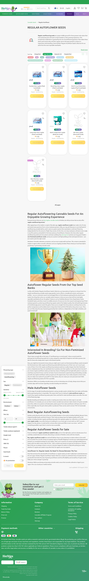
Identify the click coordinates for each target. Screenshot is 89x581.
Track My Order (6, 509)
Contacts (37, 509)
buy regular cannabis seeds (51, 220)
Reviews (37, 512)
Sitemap (37, 521)
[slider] (4, 395)
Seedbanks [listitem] (59, 14)
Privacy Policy (72, 513)
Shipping (4, 506)
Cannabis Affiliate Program (43, 515)
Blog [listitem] (77, 14)
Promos (3, 518)
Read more (84, 49)
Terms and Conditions (74, 506)
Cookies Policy (72, 516)
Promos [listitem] (69, 14)
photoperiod (65, 235)
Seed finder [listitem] (35, 14)
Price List (4, 515)
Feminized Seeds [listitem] (7, 14)
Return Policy (5, 512)
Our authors (38, 518)
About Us (37, 506)
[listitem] (75, 8)
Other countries (45, 528)
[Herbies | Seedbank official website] (9, 9)
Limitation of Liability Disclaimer (74, 509)
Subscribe (81, 485)
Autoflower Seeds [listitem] (22, 14)
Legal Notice (72, 519)
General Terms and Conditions (65, 489)
